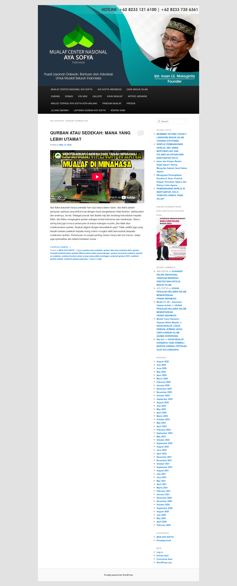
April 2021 (162, 484)
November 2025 (164, 392)
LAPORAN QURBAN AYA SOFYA (90, 110)
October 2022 (163, 439)
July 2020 (161, 514)
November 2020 (164, 501)
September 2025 (165, 399)
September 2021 (165, 467)
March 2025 (162, 415)
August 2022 (163, 446)
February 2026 (164, 381)
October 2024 (163, 419)
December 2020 (164, 497)
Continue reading (60, 246)
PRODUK (131, 103)
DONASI (69, 96)
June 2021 (162, 477)
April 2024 (162, 426)
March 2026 (162, 378)
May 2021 (161, 480)
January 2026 (163, 385)
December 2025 (164, 388)
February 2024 (164, 429)
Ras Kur (160, 339)
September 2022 (165, 443)
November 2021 (164, 460)
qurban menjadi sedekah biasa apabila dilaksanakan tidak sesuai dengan (94, 252)
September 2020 (165, 508)
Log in (160, 552)
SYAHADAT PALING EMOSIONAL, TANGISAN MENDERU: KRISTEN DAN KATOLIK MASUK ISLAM (170, 278)
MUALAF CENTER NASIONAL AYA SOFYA (71, 89)
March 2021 (162, 487)
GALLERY (97, 96)
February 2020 (164, 524)
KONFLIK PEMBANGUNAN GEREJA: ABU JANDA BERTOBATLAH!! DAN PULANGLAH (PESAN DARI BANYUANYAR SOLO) (170, 151)
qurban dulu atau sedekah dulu (118, 250)
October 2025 (163, 395)
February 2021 (164, 490)
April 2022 (162, 453)
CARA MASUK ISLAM (137, 89)
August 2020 (163, 511)
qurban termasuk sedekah (123, 253)
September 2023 (165, 433)
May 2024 (161, 422)
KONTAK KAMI (118, 110)
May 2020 (161, 518)
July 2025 (161, 405)
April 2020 (162, 521)
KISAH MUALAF (115, 96)
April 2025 (162, 412)
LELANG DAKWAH (60, 110)
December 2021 (164, 456)
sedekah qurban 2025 (120, 256)
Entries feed (162, 555)
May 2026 (161, 371)
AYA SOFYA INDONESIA (110, 89)
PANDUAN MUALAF (112, 103)
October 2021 (163, 463)
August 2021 (163, 470)
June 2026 (162, 368)
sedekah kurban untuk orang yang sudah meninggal (85, 256)
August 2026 (163, 361)
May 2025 (161, 409)
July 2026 (161, 364)
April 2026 (162, 375)
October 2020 (163, 504)
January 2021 (163, 494)
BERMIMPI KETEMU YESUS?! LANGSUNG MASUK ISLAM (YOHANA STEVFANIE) (172, 137)
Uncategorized (164, 540)
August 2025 (163, 402)
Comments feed (164, 559)
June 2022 (162, 449)
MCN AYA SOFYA (67, 250)
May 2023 (161, 436)
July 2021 (161, 473)
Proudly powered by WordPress (118, 574)
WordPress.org (164, 562)
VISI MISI (82, 96)
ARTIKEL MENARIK (137, 96)
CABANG (55, 96)
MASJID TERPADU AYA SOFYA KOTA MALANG (74, 103)
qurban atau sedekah (93, 250)
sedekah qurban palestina (76, 258)
